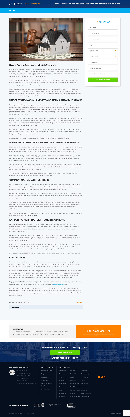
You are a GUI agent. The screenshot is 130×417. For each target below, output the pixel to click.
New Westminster (75, 387)
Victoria (83, 387)
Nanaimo (73, 380)
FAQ (96, 4)
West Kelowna (85, 396)
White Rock (84, 390)
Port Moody (84, 370)
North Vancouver (75, 390)
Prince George (85, 374)
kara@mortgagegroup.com (29, 383)
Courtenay (62, 383)
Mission (72, 377)
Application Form (46, 370)
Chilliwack (62, 377)
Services (72, 4)
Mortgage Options (60, 4)
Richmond (84, 377)
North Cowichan (75, 383)
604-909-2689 (23, 380)
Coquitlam (62, 380)
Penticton (73, 393)
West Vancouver (86, 393)
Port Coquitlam (75, 396)
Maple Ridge (74, 374)
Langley (72, 370)
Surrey (83, 380)
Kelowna (62, 396)
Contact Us (116, 4)
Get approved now (65, 352)
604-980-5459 (25, 375)
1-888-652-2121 (26, 378)
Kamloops (62, 393)
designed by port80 (116, 413)
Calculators (44, 377)
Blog (92, 4)
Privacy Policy (45, 389)
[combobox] (103, 50)
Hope (61, 390)
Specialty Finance (82, 4)
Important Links (105, 4)
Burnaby (62, 374)
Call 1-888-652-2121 (33, 4)
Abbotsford (62, 370)
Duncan (61, 387)
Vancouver (84, 383)
